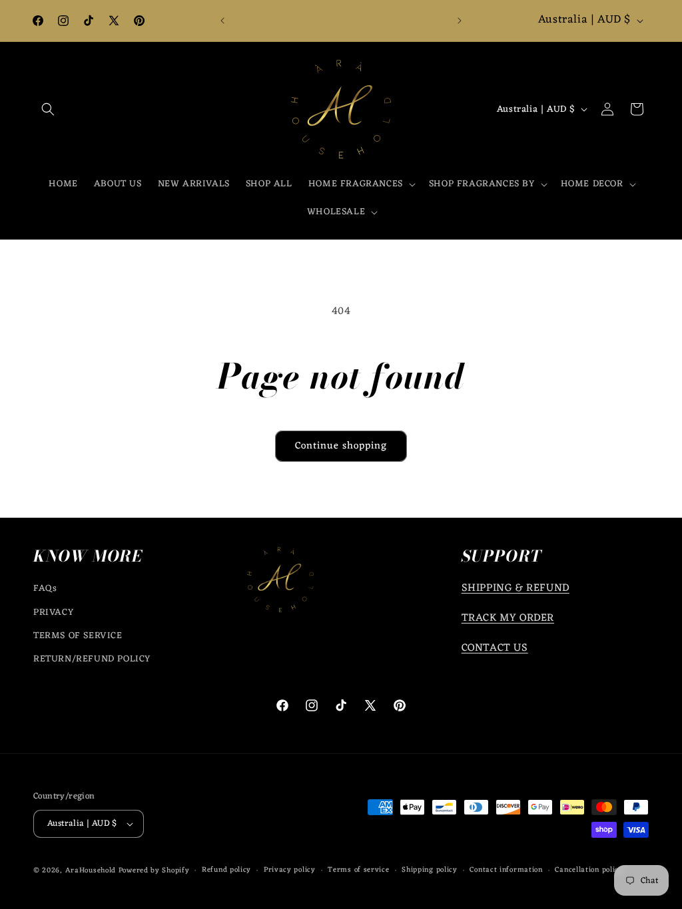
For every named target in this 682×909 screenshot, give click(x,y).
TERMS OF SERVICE (78, 636)
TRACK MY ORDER (508, 618)
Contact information (506, 870)
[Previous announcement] (222, 20)
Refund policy (226, 870)
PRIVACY (53, 612)
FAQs (45, 588)
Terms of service (358, 870)
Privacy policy (290, 870)
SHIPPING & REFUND (515, 588)
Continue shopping (341, 446)
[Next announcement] (459, 20)
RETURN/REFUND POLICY (92, 659)
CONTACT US (495, 648)
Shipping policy (430, 870)
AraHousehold (90, 870)
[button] (48, 109)
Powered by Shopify (154, 870)
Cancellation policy (589, 870)
